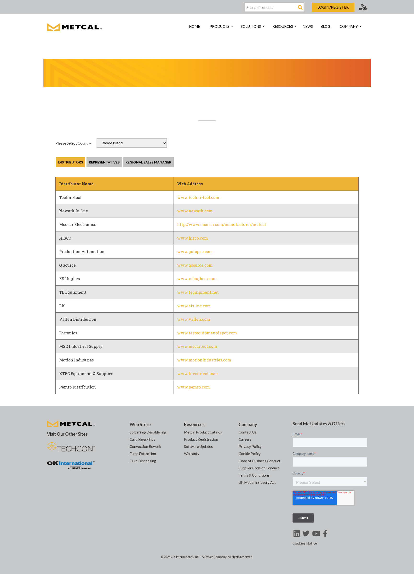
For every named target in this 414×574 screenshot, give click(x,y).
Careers (245, 439)
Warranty (191, 453)
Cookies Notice (305, 543)
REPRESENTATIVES (104, 162)
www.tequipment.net (198, 292)
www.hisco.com (192, 238)
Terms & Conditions (254, 475)
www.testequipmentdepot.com (207, 332)
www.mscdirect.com (197, 346)
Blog (325, 26)
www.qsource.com (195, 265)
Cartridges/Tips (142, 439)
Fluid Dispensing (143, 461)
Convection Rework (145, 446)
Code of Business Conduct (259, 461)
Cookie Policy (250, 453)
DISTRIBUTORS (70, 162)
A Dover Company (214, 557)
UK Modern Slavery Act (257, 482)
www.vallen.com (193, 319)
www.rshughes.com (196, 278)
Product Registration (201, 439)
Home (194, 26)
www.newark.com (195, 210)
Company (248, 424)
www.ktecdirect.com (197, 373)
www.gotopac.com (195, 251)
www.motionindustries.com (204, 359)
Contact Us (247, 432)
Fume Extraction (143, 453)
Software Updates (198, 446)
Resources (194, 424)
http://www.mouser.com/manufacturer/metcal (221, 224)
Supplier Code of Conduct (259, 468)
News (308, 26)
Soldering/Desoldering (148, 432)
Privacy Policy (250, 446)
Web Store (140, 424)
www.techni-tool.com (198, 197)
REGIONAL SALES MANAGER (148, 162)
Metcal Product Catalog (203, 432)
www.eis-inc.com (194, 305)
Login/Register (333, 7)
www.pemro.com (193, 386)
